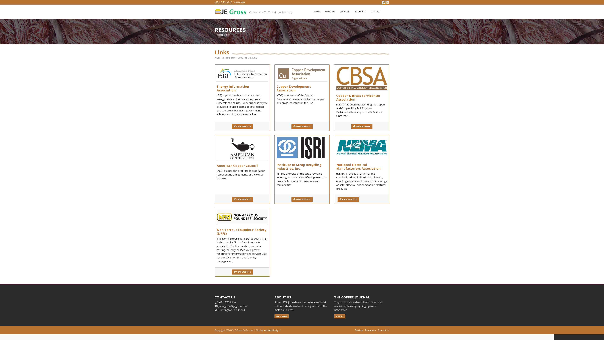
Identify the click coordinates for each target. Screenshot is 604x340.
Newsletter (239, 2)
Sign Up (340, 316)
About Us (330, 11)
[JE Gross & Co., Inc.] (230, 11)
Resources (360, 11)
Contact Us (383, 330)
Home (317, 11)
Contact (376, 11)
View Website (243, 126)
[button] (386, 12)
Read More (281, 316)
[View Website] (242, 73)
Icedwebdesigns (272, 330)
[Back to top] (598, 334)
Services (344, 11)
